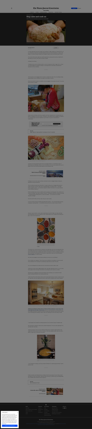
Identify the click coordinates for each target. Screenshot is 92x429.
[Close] (17, 412)
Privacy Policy (4, 423)
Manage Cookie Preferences (10, 425)
